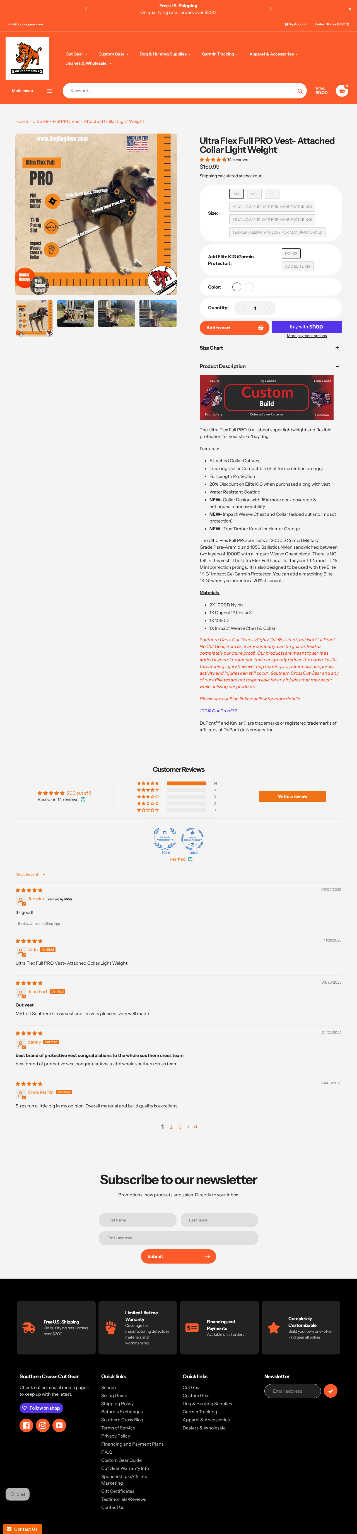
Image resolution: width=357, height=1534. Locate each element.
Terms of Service (118, 1428)
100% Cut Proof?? (218, 710)
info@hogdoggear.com (25, 24)
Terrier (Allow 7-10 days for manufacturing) (277, 232)
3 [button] (180, 1127)
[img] (29, 890)
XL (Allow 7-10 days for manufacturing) (272, 206)
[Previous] (86, 9)
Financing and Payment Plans (132, 1444)
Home (21, 121)
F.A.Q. (107, 1452)
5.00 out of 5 (78, 793)
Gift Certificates (117, 1491)
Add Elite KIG (298, 266)
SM (236, 194)
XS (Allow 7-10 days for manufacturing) (272, 219)
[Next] (270, 9)
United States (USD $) (332, 24)
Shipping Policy (117, 1403)
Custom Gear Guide (121, 1460)
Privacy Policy (115, 1436)
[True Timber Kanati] (236, 286)
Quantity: (218, 307)
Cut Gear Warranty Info (125, 1468)
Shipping (208, 175)
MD (254, 194)
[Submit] (330, 1391)
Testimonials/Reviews (123, 1499)
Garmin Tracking (200, 1411)
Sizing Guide (114, 1395)
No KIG (291, 253)
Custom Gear (196, 1395)
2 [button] (171, 1127)
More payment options (307, 335)
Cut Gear (192, 1387)
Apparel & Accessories (206, 1419)
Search (108, 1387)
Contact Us (112, 1507)
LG (272, 194)
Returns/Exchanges (122, 1411)
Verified (177, 859)
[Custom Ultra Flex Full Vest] (267, 418)
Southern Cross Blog (122, 1419)
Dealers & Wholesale (204, 1428)
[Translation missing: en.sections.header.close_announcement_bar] (350, 9)
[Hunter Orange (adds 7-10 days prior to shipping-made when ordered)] (249, 286)
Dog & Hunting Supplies (207, 1403)
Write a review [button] (293, 796)
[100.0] (165, 839)
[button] (213, 159)
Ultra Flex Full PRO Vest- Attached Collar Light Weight (88, 121)
